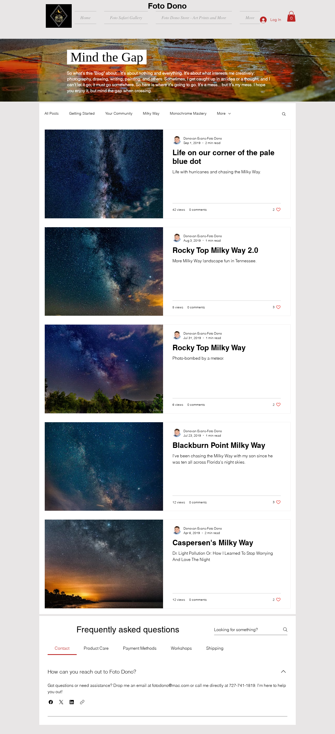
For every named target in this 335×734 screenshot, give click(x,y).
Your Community (118, 113)
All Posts (51, 113)
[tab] (62, 648)
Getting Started (82, 113)
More (221, 113)
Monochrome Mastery (188, 113)
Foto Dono (167, 5)
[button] (291, 16)
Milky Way (151, 113)
